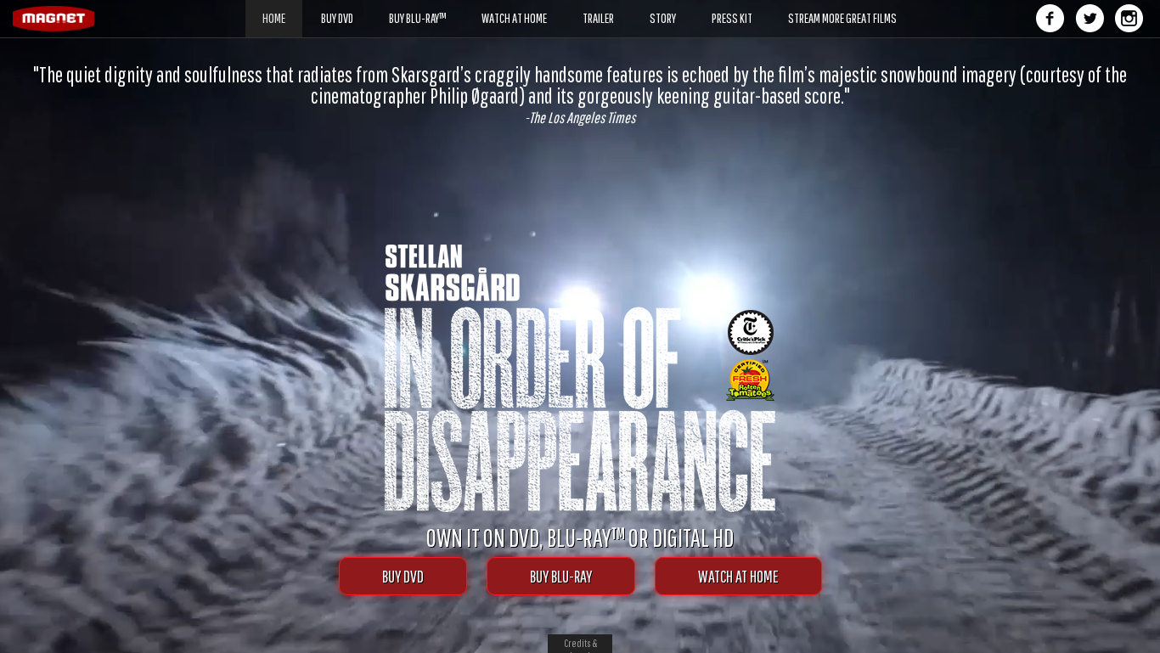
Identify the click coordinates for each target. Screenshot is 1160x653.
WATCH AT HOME (738, 576)
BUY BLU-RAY (561, 576)
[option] (580, 95)
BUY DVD (403, 576)
